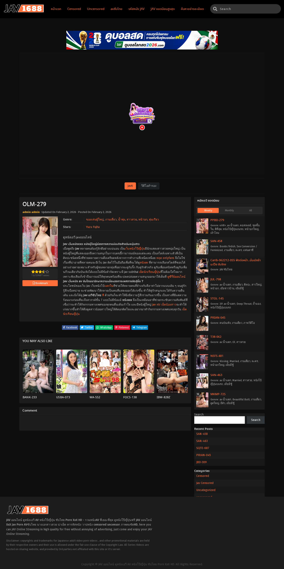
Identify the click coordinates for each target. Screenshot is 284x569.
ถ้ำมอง (257, 303)
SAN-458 (216, 241)
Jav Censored (205, 483)
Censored (202, 476)
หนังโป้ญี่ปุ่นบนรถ (233, 229)
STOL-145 (217, 299)
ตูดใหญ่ (214, 403)
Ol (233, 342)
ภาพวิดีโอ (249, 322)
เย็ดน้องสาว (168, 304)
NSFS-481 (216, 356)
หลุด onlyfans (165, 258)
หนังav (144, 262)
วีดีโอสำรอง (148, 186)
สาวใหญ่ (257, 284)
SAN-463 (216, 375)
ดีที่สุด (218, 229)
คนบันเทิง (225, 322)
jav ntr (156, 304)
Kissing (224, 361)
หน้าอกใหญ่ (252, 229)
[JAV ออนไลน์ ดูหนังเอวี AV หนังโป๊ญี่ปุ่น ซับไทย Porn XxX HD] (24, 12)
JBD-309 (201, 462)
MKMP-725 (218, 394)
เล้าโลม (214, 232)
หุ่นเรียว (154, 219)
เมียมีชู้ (240, 288)
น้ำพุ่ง (121, 219)
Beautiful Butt (241, 399)
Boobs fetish (227, 246)
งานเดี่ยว (111, 219)
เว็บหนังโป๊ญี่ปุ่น (135, 248)
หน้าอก (142, 219)
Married (234, 361)
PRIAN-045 (217, 318)
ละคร (238, 250)
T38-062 (215, 337)
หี (103, 295)
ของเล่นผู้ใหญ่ (95, 219)
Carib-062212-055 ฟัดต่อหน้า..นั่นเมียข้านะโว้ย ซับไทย (235, 262)
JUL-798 (215, 279)
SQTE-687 (202, 448)
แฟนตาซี (248, 250)
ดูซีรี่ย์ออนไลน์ (176, 276)
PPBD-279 (217, 220)
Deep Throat (244, 303)
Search (199, 415)
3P (221, 303)
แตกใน (108, 286)
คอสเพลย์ (245, 225)
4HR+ (223, 225)
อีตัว (222, 403)
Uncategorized (205, 490)
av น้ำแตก (233, 225)
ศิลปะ (247, 284)
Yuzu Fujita (93, 227)
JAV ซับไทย (226, 269)
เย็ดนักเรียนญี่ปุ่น (149, 272)
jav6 (130, 186)
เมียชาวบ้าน (227, 288)
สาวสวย (132, 219)
